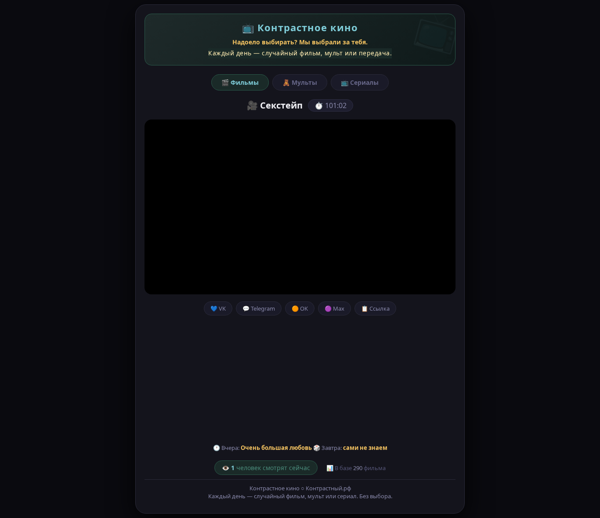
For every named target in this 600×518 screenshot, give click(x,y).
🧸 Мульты (299, 82)
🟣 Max (334, 308)
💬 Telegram (258, 308)
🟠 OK (300, 308)
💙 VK (218, 308)
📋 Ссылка (375, 308)
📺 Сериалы (360, 82)
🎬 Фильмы (240, 82)
